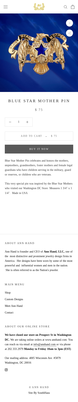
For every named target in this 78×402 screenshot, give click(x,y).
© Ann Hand (39, 387)
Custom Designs (14, 299)
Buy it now (39, 149)
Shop (8, 292)
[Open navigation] (6, 6)
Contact (9, 312)
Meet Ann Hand (14, 305)
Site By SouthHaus (39, 392)
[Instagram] (6, 369)
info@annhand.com (44, 344)
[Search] (65, 6)
